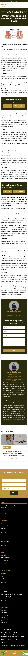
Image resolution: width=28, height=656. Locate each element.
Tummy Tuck (4, 560)
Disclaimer (24, 645)
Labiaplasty (4, 573)
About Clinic (4, 612)
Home (3, 11)
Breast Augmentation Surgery (9, 505)
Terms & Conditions (15, 645)
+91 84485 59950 (6, 630)
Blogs (7, 11)
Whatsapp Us (19, 106)
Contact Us (4, 622)
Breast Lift (3, 507)
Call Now (7, 106)
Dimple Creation (5, 526)
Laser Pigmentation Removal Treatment (11, 594)
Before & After (4, 615)
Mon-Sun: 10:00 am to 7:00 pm (10, 639)
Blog (2, 620)
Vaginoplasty (4, 576)
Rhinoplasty (4, 528)
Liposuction (4, 555)
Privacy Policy (4, 645)
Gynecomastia (5, 541)
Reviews (3, 617)
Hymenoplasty (5, 578)
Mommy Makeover (6, 557)
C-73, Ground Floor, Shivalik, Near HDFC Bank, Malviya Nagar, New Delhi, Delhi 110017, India (13, 635)
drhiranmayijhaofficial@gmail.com (11, 632)
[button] (26, 4)
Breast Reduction (5, 510)
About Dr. (3, 610)
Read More (14, 458)
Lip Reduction (4, 523)
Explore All (3, 514)
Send (14, 350)
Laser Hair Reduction (6, 592)
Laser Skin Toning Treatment (8, 597)
